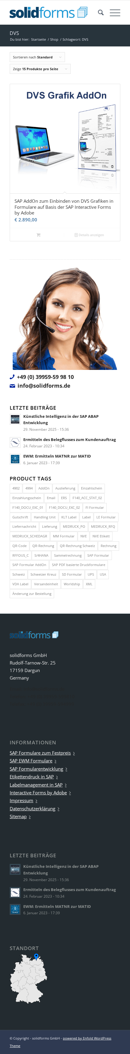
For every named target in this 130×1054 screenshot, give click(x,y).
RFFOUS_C (20, 555)
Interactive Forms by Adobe (38, 793)
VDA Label (20, 584)
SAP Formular (98, 555)
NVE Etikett (101, 536)
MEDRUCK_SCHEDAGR (29, 536)
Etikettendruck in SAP (32, 777)
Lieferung (49, 526)
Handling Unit (45, 517)
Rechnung (108, 545)
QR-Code (19, 545)
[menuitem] (98, 12)
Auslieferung (65, 488)
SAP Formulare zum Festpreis (40, 753)
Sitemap (18, 816)
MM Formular (64, 536)
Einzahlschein (91, 488)
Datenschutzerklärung (32, 808)
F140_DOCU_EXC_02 (64, 507)
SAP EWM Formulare (31, 761)
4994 (29, 488)
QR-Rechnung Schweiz (77, 545)
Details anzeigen (91, 235)
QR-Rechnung (43, 545)
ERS (64, 498)
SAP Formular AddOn (29, 564)
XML (89, 584)
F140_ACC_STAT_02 (87, 498)
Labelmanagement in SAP (36, 785)
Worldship (72, 584)
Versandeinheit (46, 584)
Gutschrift (20, 517)
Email (51, 498)
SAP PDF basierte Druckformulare (78, 564)
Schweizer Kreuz (43, 574)
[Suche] (98, 12)
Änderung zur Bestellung (31, 593)
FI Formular (95, 507)
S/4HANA (41, 555)
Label (86, 517)
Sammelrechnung (68, 555)
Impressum (21, 800)
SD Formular (72, 574)
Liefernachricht (24, 526)
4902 (16, 488)
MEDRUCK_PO (74, 526)
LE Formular (106, 517)
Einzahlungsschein (26, 498)
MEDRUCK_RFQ (103, 526)
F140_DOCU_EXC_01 (27, 507)
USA (103, 574)
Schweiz (18, 574)
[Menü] (112, 12)
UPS (91, 574)
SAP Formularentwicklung (36, 769)
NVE (83, 536)
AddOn (44, 488)
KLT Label (68, 517)
